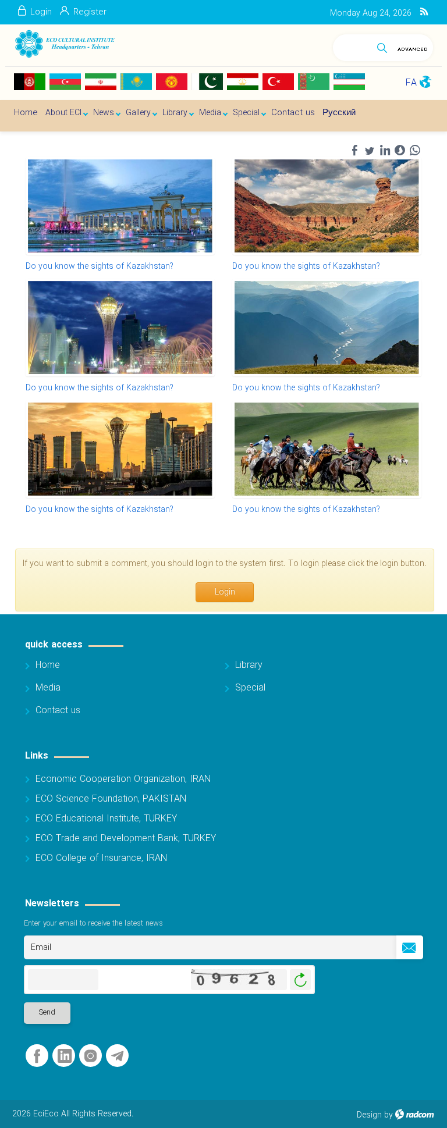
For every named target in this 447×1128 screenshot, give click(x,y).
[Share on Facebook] (354, 150)
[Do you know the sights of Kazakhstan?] (120, 206)
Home (48, 665)
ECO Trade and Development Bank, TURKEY (126, 838)
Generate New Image (300, 980)
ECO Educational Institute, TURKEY (106, 819)
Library (248, 665)
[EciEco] (64, 44)
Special (250, 688)
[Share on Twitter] (369, 150)
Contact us (58, 710)
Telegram (117, 1056)
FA (411, 83)
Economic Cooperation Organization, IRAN (123, 779)
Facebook (37, 1056)
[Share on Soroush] (400, 150)
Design (369, 1115)
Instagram (90, 1056)
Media (48, 688)
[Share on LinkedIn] (384, 150)
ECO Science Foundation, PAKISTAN (111, 799)
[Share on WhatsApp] (415, 150)
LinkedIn (65, 1056)
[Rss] (424, 12)
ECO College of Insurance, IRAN (101, 858)
